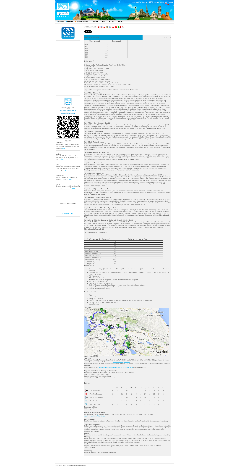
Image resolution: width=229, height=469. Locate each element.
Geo (133, 2)
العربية (171, 2)
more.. (70, 179)
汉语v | (167, 2)
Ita (160, 2)
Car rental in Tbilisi (67, 214)
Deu (143, 2)
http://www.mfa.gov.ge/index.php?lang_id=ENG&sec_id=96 (116, 367)
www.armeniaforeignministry (121, 362)
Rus (140, 2)
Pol (155, 2)
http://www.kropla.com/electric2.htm (94, 416)
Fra (146, 2)
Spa (157, 2)
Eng (137, 2)
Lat (163, 2)
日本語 (150, 2)
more (63, 148)
